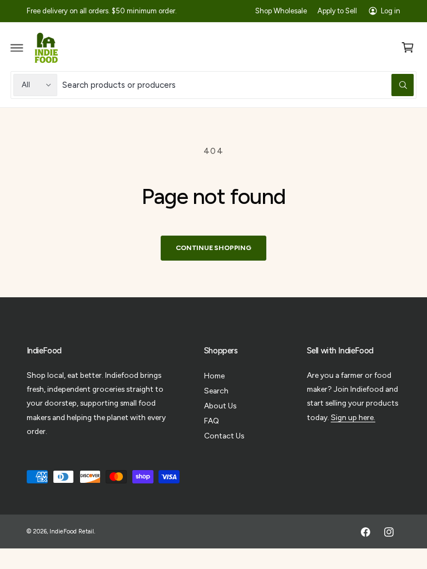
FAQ (211, 420)
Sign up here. (353, 417)
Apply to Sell (337, 11)
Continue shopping (213, 247)
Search (216, 390)
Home (214, 375)
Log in (390, 11)
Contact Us (224, 435)
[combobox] (238, 84)
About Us (220, 405)
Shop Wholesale (281, 11)
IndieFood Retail (71, 531)
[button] (17, 47)
